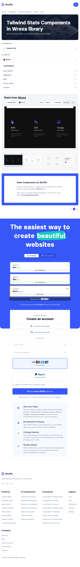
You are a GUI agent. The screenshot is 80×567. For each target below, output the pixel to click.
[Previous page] (71, 209)
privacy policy (40, 385)
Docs (70, 497)
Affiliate (71, 512)
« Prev (41, 102)
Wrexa (22, 97)
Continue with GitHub (41, 332)
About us (5, 535)
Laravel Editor (6, 515)
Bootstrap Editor (7, 500)
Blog (3, 539)
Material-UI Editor (7, 508)
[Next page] (77, 209)
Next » (48, 102)
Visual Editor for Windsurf (51, 512)
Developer (32, 256)
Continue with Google (42, 326)
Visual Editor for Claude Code (52, 497)
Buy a (40, 391)
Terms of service (7, 543)
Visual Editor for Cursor (50, 504)
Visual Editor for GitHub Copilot (53, 508)
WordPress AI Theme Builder (52, 519)
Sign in (58, 397)
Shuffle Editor (36, 412)
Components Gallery (38, 414)
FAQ (70, 500)
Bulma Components (27, 512)
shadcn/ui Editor (7, 519)
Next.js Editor (6, 512)
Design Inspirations (27, 519)
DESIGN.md (73, 504)
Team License (48, 256)
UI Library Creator (48, 412)
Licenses (5, 550)
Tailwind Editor (7, 497)
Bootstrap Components (29, 500)
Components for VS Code (51, 523)
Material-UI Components (29, 504)
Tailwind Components (28, 497)
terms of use (28, 385)
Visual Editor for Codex (50, 500)
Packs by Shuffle (27, 515)
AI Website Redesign (9, 523)
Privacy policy (7, 547)
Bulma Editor (6, 504)
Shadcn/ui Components (29, 508)
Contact (71, 508)
